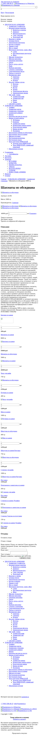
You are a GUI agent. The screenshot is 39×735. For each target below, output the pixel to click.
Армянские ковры (19, 123)
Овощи (15, 86)
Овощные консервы (15, 60)
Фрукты (15, 84)
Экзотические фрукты (20, 91)
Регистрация (9, 12)
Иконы (11, 114)
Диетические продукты (17, 42)
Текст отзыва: (5, 554)
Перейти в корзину (19, 719)
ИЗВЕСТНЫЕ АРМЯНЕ (17, 172)
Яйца (14, 55)
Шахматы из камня (7, 335)
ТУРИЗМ (12, 170)
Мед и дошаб (13, 48)
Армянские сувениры (16, 111)
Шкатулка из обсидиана (9, 431)
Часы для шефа (6, 373)
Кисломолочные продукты (22, 53)
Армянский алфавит (16, 113)
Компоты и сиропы (19, 30)
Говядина (16, 77)
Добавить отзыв (25, 558)
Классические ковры (20, 127)
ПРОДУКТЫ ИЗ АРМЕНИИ (15, 24)
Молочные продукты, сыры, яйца (20, 50)
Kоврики (16, 122)
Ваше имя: (4, 550)
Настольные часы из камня (18, 134)
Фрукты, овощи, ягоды (16, 82)
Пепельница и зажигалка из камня (12, 485)
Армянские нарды (15, 109)
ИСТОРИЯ (12, 161)
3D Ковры (16, 120)
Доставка (8, 156)
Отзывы (7, 175)
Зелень (15, 89)
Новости (8, 174)
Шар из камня (5, 412)
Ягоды (15, 87)
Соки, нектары (18, 35)
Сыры (15, 51)
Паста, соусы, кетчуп (16, 64)
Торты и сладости (15, 73)
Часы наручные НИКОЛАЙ (18, 141)
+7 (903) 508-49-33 (7, 3)
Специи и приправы (16, 69)
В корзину (33, 213)
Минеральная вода (19, 33)
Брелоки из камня (7, 315)
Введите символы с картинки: (11, 556)
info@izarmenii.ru (20, 703)
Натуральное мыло (15, 140)
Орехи (11, 62)
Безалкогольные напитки (17, 28)
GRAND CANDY (15, 104)
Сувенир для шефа (7, 470)
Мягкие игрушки (14, 136)
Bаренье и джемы (15, 39)
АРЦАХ (11, 166)
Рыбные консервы (15, 68)
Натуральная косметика (17, 138)
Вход (2, 12)
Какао (15, 100)
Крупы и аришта (14, 44)
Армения (8, 159)
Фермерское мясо (15, 75)
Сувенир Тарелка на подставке (11, 516)
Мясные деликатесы (16, 57)
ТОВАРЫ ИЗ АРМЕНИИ (13, 105)
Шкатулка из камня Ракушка (10, 450)
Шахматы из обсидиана (9, 354)
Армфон (11, 107)
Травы (15, 102)
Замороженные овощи (20, 93)
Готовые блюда (14, 41)
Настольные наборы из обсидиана (20, 132)
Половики (16, 131)
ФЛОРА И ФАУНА (15, 165)
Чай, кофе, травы (14, 95)
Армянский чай (18, 98)
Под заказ (4, 480)
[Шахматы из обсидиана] (9, 192)
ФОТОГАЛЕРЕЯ (14, 168)
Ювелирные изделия (16, 149)
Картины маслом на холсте (18, 116)
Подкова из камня (7, 392)
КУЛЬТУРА (13, 163)
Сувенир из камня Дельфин (10, 501)
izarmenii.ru (25, 697)
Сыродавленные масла (16, 71)
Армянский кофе (18, 96)
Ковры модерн (18, 129)
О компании (9, 152)
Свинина (16, 78)
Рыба (10, 66)
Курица (15, 80)
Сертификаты (13, 154)
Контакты (8, 157)
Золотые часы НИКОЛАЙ (22, 143)
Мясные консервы (15, 59)
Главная (3, 179)
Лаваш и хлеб (13, 46)
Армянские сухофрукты (17, 26)
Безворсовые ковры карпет (22, 125)
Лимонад (16, 32)
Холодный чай (18, 37)
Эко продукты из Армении (10, 2)
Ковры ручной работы (16, 118)
